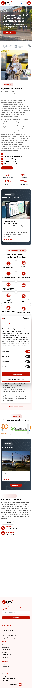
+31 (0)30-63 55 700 (12, 529)
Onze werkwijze (6, 650)
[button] (28, 194)
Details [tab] (16, 323)
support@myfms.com (12, 534)
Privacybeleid (6, 676)
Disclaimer (5, 680)
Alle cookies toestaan (16, 374)
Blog (3, 664)
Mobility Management (8, 630)
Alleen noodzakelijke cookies (16, 379)
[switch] (27, 356)
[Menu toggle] (29, 3)
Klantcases (5, 647)
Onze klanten (6, 652)
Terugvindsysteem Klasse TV (10, 635)
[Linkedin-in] (20, 684)
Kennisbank (5, 666)
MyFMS (8, 673)
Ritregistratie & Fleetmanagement (12, 628)
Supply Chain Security (8, 638)
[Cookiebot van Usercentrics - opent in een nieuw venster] (23, 318)
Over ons (4, 645)
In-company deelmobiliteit (10, 633)
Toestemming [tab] (6, 323)
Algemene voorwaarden (9, 678)
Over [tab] (26, 323)
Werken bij (5, 657)
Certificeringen (6, 654)
